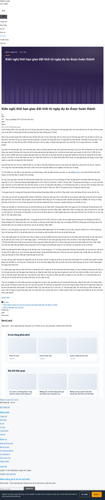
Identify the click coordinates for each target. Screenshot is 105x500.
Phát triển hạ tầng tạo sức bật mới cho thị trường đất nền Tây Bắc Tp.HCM (30, 305)
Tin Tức (3, 36)
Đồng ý (97, 494)
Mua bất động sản (6, 443)
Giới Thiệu (3, 25)
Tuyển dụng (4, 431)
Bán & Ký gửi (4, 447)
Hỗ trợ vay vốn (5, 458)
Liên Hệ (2, 43)
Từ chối (84, 494)
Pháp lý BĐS (4, 461)
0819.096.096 (5, 407)
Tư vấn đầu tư (5, 454)
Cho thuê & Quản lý (7, 451)
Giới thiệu (3, 420)
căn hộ (78, 172)
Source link (5, 297)
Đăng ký (29, 489)
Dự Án (2, 29)
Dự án (2, 424)
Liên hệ (2, 434)
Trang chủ (3, 22)
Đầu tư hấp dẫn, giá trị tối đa (13, 307)
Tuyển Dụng (4, 40)
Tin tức (2, 427)
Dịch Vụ (2, 32)
